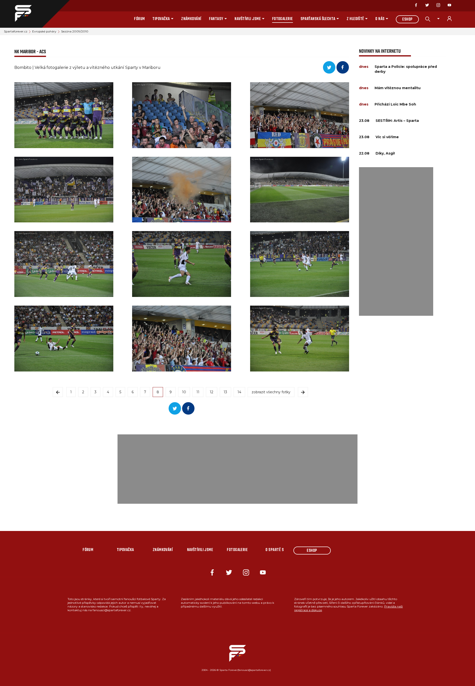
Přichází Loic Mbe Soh (395, 104)
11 (197, 392)
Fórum (139, 19)
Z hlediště (355, 19)
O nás (379, 19)
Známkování (191, 19)
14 (239, 392)
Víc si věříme (387, 137)
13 (225, 392)
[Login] (452, 18)
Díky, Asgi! (385, 153)
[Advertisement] (396, 241)
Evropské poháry (44, 31)
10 (184, 392)
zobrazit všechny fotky (271, 392)
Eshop (407, 19)
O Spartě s (274, 550)
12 (211, 392)
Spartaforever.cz (15, 31)
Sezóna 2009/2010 (74, 31)
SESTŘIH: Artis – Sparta (397, 120)
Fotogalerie (282, 19)
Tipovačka (161, 19)
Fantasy (216, 19)
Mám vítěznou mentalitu (398, 88)
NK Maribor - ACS (30, 52)
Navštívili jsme (248, 19)
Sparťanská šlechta (318, 19)
